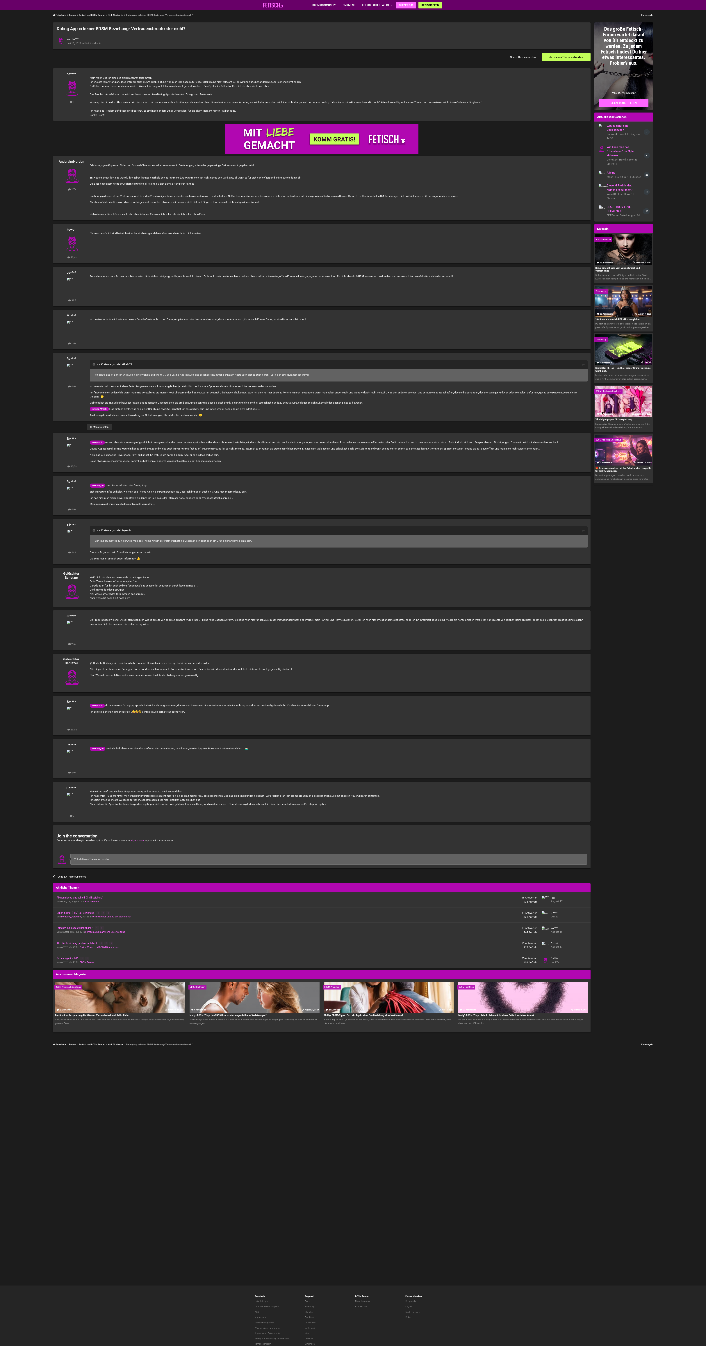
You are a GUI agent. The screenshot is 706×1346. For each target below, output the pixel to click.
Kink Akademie (92, 43)
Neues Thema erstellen (523, 57)
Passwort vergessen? (265, 1322)
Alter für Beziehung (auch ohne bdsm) (77, 943)
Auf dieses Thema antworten (566, 57)
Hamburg (309, 1306)
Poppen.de (410, 1301)
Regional (309, 1296)
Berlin (307, 1301)
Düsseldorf (310, 1322)
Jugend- (259, 1333)
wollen (277, 1328)
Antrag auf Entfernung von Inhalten (272, 1338)
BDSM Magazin (271, 1306)
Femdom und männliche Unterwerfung (105, 931)
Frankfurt (309, 1317)
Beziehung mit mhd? (67, 958)
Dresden (309, 1338)
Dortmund (310, 1328)
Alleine (611, 172)
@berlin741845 (99, 409)
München (309, 1312)
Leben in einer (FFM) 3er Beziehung (76, 912)
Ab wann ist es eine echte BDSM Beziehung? (80, 897)
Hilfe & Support (262, 1301)
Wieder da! (406, 5)
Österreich (310, 1344)
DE (388, 5)
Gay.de (408, 1306)
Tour (257, 1306)
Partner (409, 1296)
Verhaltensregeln (263, 1344)
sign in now (137, 840)
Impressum (260, 1317)
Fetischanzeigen (363, 1301)
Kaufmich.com (412, 1312)
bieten (266, 1328)
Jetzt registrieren (624, 102)
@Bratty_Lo (98, 485)
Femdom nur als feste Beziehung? (75, 928)
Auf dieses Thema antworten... (94, 859)
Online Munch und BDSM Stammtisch (111, 916)
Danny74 (612, 134)
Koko (408, 1317)
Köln (307, 1333)
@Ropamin (97, 442)
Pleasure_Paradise (71, 916)
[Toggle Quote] (94, 364)
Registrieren (430, 5)
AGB (257, 1312)
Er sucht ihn (361, 1306)
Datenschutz (274, 1333)
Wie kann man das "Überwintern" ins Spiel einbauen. (620, 151)
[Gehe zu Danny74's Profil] (602, 127)
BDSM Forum (92, 901)
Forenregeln (647, 15)
